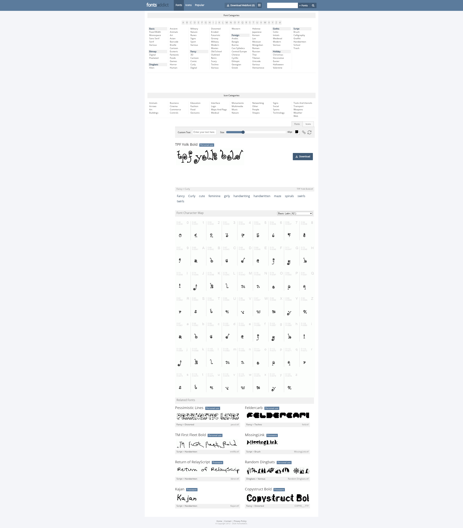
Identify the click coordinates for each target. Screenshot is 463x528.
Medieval (277, 38)
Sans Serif (154, 38)
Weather (298, 113)
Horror (173, 64)
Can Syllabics (238, 48)
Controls (174, 113)
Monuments (238, 103)
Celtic (276, 32)
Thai (254, 55)
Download (304, 156)
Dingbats (153, 64)
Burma (235, 45)
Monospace (155, 35)
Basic (152, 28)
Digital (152, 55)
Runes (193, 35)
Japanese (257, 32)
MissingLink (255, 435)
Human (173, 68)
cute (202, 196)
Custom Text (184, 132)
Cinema (174, 106)
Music (235, 109)
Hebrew (256, 28)
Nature (193, 32)
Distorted (215, 28)
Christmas (278, 55)
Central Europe (239, 51)
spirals (289, 196)
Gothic (276, 28)
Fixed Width (155, 32)
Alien (151, 68)
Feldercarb (254, 408)
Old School (216, 51)
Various (153, 45)
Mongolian (257, 45)
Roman (255, 48)
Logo (213, 106)
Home (219, 521)
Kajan (179, 489)
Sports (276, 109)
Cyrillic (235, 58)
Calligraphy (299, 35)
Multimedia (237, 106)
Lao (254, 38)
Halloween (278, 64)
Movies (214, 48)
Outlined (215, 55)
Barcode (174, 42)
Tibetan (256, 58)
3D (191, 55)
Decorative (278, 58)
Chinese (236, 55)
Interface (215, 103)
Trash (296, 48)
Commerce (175, 109)
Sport (193, 42)
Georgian (236, 64)
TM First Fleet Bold (190, 435)
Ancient (173, 28)
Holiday (277, 51)
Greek (235, 68)
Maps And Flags (219, 109)
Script (296, 28)
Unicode (256, 61)
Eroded (214, 32)
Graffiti (297, 38)
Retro (213, 58)
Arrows (152, 106)
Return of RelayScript (192, 462)
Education (195, 103)
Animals (174, 32)
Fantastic (174, 55)
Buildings (153, 113)
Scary (214, 61)
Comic (193, 61)
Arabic (235, 38)
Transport (298, 106)
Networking (258, 103)
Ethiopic (236, 61)
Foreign (235, 35)
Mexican (256, 42)
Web (296, 116)
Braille (173, 45)
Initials (276, 35)
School (297, 45)
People (255, 109)
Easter (276, 61)
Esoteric (174, 51)
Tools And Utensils (303, 103)
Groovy (214, 38)
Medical (215, 113)
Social (276, 106)
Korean (256, 35)
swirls (301, 196)
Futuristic (215, 35)
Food (192, 109)
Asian (172, 38)
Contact (228, 521)
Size (222, 132)
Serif (151, 42)
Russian (256, 51)
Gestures (195, 113)
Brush (297, 32)
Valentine (277, 68)
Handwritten (300, 42)
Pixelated (153, 58)
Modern (215, 45)
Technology (278, 113)
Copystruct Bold (258, 489)
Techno (214, 64)
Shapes (256, 113)
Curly (193, 64)
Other (255, 106)
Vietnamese (258, 68)
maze (277, 196)
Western (236, 28)
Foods (173, 58)
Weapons (298, 109)
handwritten (262, 196)
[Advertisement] (231, 83)
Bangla (235, 42)
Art (171, 35)
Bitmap (152, 51)
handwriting (241, 196)
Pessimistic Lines (189, 408)
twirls (180, 201)
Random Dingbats (260, 462)
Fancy (193, 51)
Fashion (194, 106)
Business (174, 103)
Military (194, 28)
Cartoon (174, 48)
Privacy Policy (240, 521)
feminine (214, 196)
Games (173, 61)
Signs (193, 38)
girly (227, 196)
